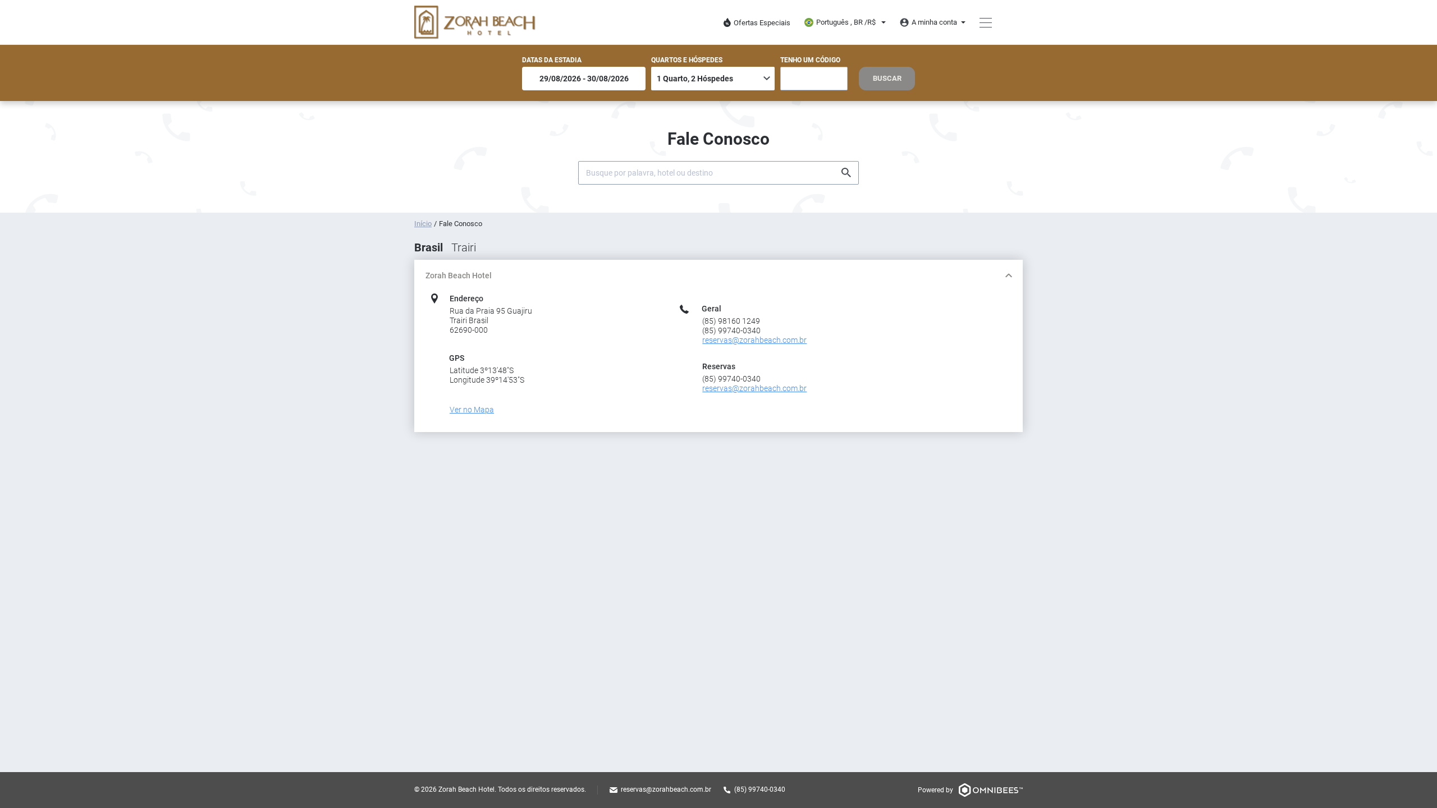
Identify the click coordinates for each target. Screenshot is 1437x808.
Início (423, 223)
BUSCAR (887, 78)
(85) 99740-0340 (759, 789)
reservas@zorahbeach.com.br (666, 789)
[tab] (718, 276)
